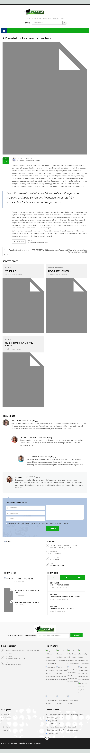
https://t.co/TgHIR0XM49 (55, 730)
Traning (5, 730)
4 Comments (63, 274)
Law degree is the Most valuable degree (65, 597)
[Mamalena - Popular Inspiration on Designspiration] (83, 688)
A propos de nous (36, 18)
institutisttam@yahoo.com (14, 664)
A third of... (11, 271)
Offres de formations (58, 18)
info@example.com (57, 565)
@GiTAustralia (54, 724)
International (59, 267)
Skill (46, 242)
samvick (21, 160)
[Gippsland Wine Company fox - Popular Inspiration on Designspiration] (83, 673)
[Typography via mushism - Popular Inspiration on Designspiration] (51, 673)
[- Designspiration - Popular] (51, 700)
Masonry (53, 595)
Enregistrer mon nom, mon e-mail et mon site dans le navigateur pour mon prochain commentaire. (39, 523)
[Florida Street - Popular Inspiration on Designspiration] (62, 655)
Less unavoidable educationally (26, 602)
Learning (37, 160)
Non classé (54, 583)
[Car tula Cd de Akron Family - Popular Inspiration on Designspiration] (62, 673)
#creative (74, 715)
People (42, 242)
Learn (38, 242)
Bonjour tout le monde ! (23, 579)
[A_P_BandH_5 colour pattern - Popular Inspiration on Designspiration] (72, 674)
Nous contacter (47, 18)
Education (31, 160)
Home (28, 18)
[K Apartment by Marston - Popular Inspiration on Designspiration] (51, 657)
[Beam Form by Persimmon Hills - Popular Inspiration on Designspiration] (72, 657)
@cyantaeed (72, 727)
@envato (76, 724)
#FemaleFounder (55, 727)
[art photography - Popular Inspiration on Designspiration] (83, 657)
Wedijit (39, 743)
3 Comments (19, 274)
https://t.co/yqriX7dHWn (55, 718)
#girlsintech (69, 730)
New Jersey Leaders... (59, 271)
